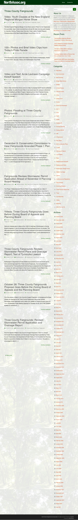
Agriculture (58, 70)
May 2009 (58, 430)
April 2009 (58, 433)
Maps (57, 158)
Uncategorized (59, 196)
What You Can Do (43, 184)
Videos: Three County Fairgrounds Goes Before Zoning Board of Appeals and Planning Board (26, 214)
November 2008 (60, 451)
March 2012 (59, 311)
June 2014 (58, 265)
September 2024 (60, 234)
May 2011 (58, 346)
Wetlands (58, 203)
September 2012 (60, 297)
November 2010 (60, 367)
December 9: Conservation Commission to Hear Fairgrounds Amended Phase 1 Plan (27, 144)
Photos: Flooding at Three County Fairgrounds (22, 112)
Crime (57, 95)
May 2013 (58, 283)
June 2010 (58, 384)
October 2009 (59, 412)
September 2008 (60, 458)
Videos (38, 22)
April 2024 (58, 248)
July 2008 (58, 465)
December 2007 (60, 489)
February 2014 (59, 276)
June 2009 (58, 426)
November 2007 (60, 493)
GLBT (26, 53)
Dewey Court (59, 98)
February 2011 (59, 356)
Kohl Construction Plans (62, 144)
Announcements (60, 74)
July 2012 (58, 300)
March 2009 (59, 437)
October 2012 (59, 293)
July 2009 (58, 423)
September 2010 (60, 374)
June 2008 (58, 468)
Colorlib (72, 516)
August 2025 (59, 223)
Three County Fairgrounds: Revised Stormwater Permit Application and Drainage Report (23, 322)
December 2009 (60, 405)
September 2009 (60, 416)
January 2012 (59, 318)
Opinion (58, 175)
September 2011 (60, 332)
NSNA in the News (60, 172)
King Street (59, 140)
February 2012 (59, 314)
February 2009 (59, 440)
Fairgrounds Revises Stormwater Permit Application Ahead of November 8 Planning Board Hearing (27, 178)
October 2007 (59, 496)
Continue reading (45, 37)
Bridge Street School (29, 79)
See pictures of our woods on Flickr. (62, 30)
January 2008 (59, 486)
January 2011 (59, 360)
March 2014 (59, 272)
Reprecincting (59, 182)
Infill (44, 79)
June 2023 (58, 251)
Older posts (9, 355)
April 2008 (58, 475)
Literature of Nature (61, 151)
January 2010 (59, 402)
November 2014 (60, 258)
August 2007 (59, 503)
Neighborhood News (33, 81)
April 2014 (58, 269)
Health (57, 119)
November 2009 (60, 409)
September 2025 (60, 220)
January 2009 (59, 444)
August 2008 (59, 461)
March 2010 (59, 395)
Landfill (58, 147)
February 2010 (59, 398)
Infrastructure (7, 81)
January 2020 (59, 255)
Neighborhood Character (22, 81)
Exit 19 (58, 109)
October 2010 (59, 370)
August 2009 (59, 419)
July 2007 (58, 507)
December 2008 (60, 447)
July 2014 (58, 262)
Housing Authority (39, 79)
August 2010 (59, 377)
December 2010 (60, 363)
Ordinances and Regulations (33, 220)
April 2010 (58, 391)
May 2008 (58, 472)
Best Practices (59, 77)
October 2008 (59, 454)
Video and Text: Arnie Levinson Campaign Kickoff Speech (27, 75)
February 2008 (59, 482)
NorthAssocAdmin (18, 22)
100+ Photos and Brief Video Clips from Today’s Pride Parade (25, 49)
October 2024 (59, 230)
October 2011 (59, 328)
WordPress (71, 518)
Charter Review (60, 88)
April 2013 (58, 286)
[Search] (74, 9)
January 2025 (59, 227)
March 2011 (59, 353)
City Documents (60, 91)
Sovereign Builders (60, 186)
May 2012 (58, 307)
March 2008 (59, 479)
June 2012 (58, 304)
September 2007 (60, 500)
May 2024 (58, 244)
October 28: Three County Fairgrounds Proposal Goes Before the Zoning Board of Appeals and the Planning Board (27, 286)
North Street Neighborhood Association (50, 516)
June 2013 (58, 279)
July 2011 (58, 339)
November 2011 (60, 325)
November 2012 (60, 290)
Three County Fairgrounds (30, 22)
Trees (5, 83)
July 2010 (58, 381)
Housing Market (60, 130)
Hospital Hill (59, 123)
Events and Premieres (61, 105)
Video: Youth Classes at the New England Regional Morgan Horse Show (27, 18)
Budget (58, 84)
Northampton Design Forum (63, 168)
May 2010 (58, 388)
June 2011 (58, 342)
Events (58, 102)
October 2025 (59, 216)
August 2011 (59, 335)
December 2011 (60, 321)
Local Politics (14, 81)
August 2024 (59, 237)
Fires (57, 112)
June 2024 (58, 241)
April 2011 (58, 349)
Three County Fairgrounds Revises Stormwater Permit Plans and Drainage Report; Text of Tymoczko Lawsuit (25, 251)
